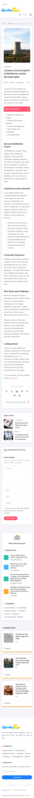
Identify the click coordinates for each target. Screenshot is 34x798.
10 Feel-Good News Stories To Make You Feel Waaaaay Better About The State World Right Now (19, 577)
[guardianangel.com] (10, 10)
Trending (15, 614)
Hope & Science (11, 611)
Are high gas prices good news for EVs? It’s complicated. (22, 437)
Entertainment (10, 608)
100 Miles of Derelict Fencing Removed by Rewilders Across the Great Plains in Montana (20, 590)
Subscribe (17, 777)
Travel (7, 614)
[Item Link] (8, 638)
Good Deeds (22, 608)
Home (3, 23)
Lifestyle (10, 23)
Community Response (16, 126)
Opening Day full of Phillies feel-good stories (21, 425)
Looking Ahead (13, 135)
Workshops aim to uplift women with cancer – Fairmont (18, 566)
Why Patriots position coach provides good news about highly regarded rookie (22, 688)
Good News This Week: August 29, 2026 (22, 636)
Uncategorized (10, 617)
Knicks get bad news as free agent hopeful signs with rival (23, 661)
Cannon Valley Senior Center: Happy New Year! (18, 556)
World (20, 617)
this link (14, 378)
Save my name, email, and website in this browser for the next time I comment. (17, 511)
